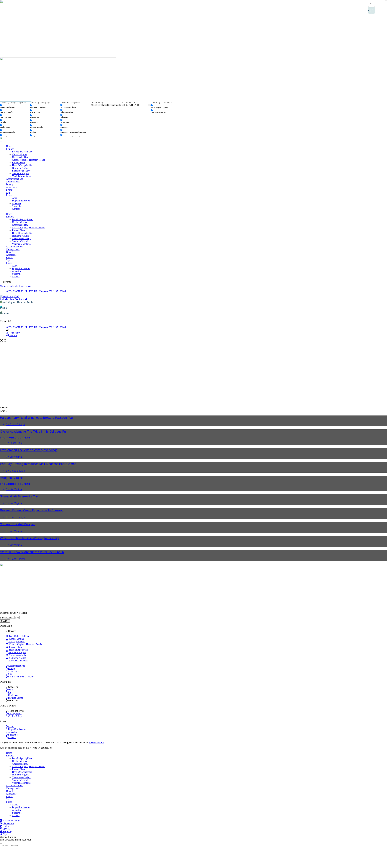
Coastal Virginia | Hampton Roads (28, 160)
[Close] (386, 0)
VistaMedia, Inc (96, 742)
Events (9, 189)
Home (9, 146)
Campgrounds (13, 181)
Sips (8, 192)
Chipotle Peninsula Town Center (15, 286)
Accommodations (14, 179)
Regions (10, 149)
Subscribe (16, 206)
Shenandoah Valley (21, 170)
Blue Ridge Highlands (22, 151)
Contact (16, 209)
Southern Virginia (20, 173)
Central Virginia (19, 154)
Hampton (4, 313)
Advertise (16, 203)
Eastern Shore (18, 162)
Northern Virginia (20, 168)
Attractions (11, 187)
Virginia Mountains (21, 176)
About (15, 198)
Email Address (7, 617)
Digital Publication (21, 200)
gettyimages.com (60, 747)
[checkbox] (15, 106)
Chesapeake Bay (20, 157)
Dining (9, 184)
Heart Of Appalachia (22, 165)
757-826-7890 (13, 332)
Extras (9, 195)
